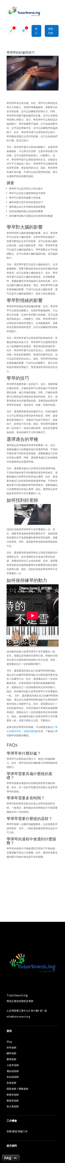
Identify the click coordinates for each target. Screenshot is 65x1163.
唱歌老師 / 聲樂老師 (17, 1088)
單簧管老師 (13, 1094)
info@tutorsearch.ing (18, 1016)
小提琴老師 (13, 1065)
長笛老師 (11, 1082)
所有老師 (11, 1047)
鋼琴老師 (11, 1053)
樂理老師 (11, 1059)
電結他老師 (13, 1071)
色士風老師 (13, 1106)
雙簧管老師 (13, 1100)
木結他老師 (13, 1076)
